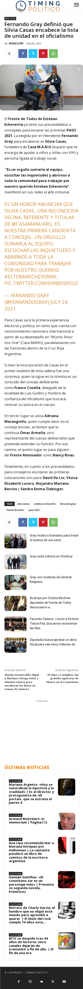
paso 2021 (34, 510)
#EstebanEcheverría (30, 276)
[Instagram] (30, 981)
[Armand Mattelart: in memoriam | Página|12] (66, 821)
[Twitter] (33, 53)
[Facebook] (22, 53)
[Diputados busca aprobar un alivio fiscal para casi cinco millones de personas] (15, 645)
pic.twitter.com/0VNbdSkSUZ (41, 283)
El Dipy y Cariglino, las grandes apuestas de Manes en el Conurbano (62, 678)
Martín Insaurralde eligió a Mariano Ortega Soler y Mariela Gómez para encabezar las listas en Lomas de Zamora (21, 682)
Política (10, 18)
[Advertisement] (43, 730)
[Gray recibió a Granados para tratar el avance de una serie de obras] (15, 540)
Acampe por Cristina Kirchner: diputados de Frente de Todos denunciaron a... (50, 602)
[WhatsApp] (53, 53)
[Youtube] (64, 981)
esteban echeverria (44, 503)
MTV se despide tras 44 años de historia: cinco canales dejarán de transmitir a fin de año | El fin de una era (31, 945)
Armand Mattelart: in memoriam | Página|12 (28, 820)
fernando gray (68, 503)
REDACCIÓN (16, 43)
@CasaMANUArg (32, 223)
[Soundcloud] (41, 981)
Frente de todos (15, 510)
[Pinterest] (43, 53)
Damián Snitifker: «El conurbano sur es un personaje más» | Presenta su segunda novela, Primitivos (31, 884)
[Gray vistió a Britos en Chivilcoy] (15, 561)
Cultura (15, 781)
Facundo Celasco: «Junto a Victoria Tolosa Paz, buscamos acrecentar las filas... (54, 623)
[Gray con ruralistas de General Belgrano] (15, 582)
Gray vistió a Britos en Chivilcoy (51, 556)
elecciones (23, 503)
